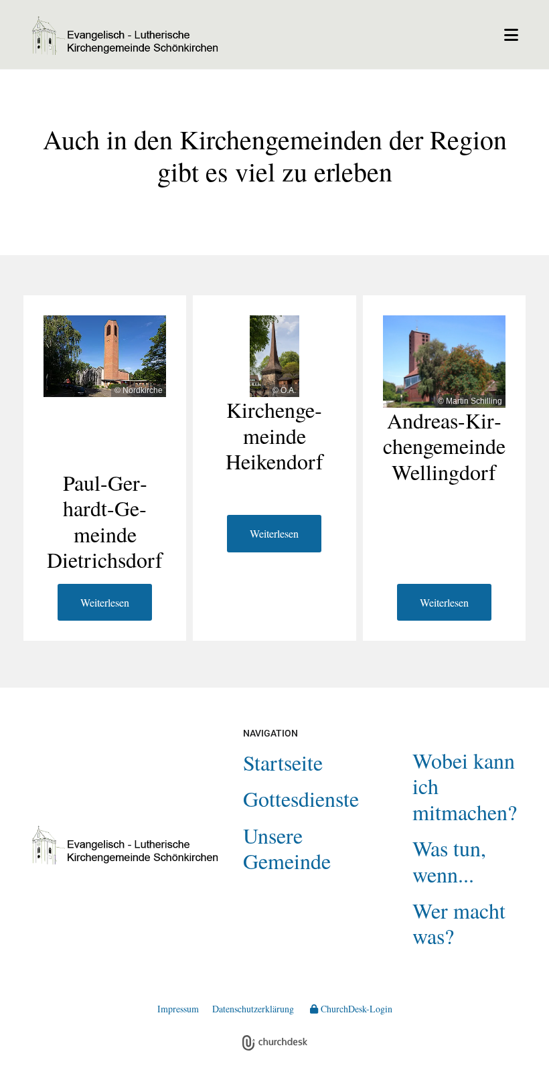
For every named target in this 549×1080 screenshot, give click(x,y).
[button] (380, 35)
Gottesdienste (301, 798)
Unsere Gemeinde (287, 848)
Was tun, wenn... (449, 861)
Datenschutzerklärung (253, 1008)
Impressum (178, 1008)
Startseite (283, 762)
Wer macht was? (458, 923)
